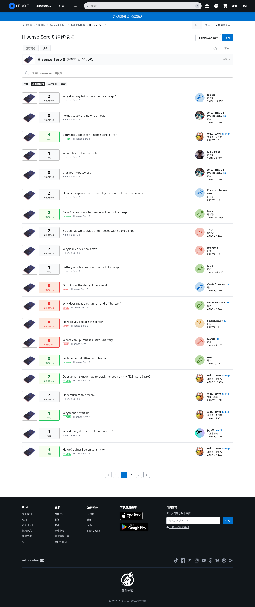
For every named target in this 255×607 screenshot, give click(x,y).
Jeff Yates (212, 247)
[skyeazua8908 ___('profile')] (200, 323)
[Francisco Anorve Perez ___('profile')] (200, 193)
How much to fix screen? (79, 395)
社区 (61, 6)
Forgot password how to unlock (84, 116)
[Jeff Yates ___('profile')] (200, 250)
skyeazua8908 (215, 320)
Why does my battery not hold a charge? (89, 96)
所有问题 (30, 48)
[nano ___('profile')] (200, 360)
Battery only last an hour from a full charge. (91, 267)
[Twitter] (190, 560)
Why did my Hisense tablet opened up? (88, 431)
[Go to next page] (139, 475)
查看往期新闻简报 (179, 527)
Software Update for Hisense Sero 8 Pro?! (90, 135)
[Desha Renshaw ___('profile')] (200, 305)
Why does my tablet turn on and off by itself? (92, 303)
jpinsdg (211, 94)
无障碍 (91, 514)
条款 (89, 525)
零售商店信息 (62, 536)
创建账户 (137, 16)
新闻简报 (27, 536)
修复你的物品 (43, 6)
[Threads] (224, 560)
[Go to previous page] (116, 475)
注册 (234, 5)
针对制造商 (61, 541)
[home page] (19, 6)
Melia (210, 211)
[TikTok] (176, 560)
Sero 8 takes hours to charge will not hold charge (95, 212)
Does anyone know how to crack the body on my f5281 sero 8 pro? (106, 376)
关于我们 (27, 514)
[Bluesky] (217, 560)
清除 (225, 59)
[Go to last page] (146, 475)
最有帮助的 (38, 83)
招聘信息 (27, 530)
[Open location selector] (216, 5)
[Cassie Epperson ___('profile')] (200, 287)
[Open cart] (225, 5)
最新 (63, 83)
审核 (226, 48)
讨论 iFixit (27, 525)
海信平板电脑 (78, 25)
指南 (207, 25)
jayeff (210, 430)
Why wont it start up (76, 413)
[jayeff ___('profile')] (200, 433)
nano (210, 357)
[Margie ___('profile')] (200, 341)
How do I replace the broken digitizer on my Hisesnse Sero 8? (103, 193)
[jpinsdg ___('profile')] (200, 97)
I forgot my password (77, 173)
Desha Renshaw (216, 302)
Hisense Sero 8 (97, 25)
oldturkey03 (214, 133)
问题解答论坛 (223, 25)
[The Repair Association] (231, 560)
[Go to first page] (108, 475)
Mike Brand (213, 151)
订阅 (227, 520)
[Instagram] (197, 560)
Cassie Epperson (216, 284)
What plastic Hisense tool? (80, 153)
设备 (45, 48)
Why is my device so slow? (80, 249)
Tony (210, 229)
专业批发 (59, 530)
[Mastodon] (211, 560)
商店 (74, 6)
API (24, 541)
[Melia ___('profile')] (200, 214)
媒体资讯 (59, 514)
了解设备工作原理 (208, 37)
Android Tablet (58, 25)
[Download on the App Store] (131, 516)
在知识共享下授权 (136, 601)
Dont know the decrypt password (85, 285)
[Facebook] (183, 560)
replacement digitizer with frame (84, 358)
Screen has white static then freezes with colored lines (98, 231)
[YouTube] (204, 560)
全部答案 (27, 25)
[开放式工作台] (207, 5)
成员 (214, 48)
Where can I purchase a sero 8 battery (88, 340)
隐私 (89, 519)
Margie (211, 339)
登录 (245, 5)
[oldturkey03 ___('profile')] (200, 136)
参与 (57, 525)
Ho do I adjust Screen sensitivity (84, 449)
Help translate (30, 560)
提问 (227, 37)
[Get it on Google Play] (134, 527)
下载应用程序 (128, 507)
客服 (24, 519)
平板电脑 (41, 25)
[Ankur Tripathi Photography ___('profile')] (200, 115)
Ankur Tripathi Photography (215, 114)
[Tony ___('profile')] (200, 232)
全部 (26, 83)
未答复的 (52, 83)
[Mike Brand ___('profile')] (200, 154)
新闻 (57, 519)
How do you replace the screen (83, 322)
